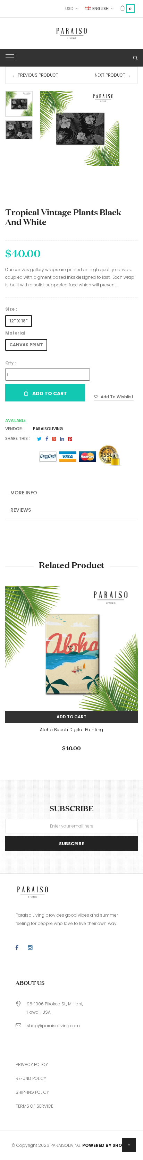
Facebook (47, 439)
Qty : (10, 363)
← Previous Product (35, 75)
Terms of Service (34, 1106)
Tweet (39, 439)
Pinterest (70, 439)
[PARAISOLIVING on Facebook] (16, 948)
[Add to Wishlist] (71, 649)
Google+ (54, 439)
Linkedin (62, 439)
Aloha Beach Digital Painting (71, 730)
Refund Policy (31, 1078)
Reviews (20, 510)
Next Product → (113, 75)
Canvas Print (26, 345)
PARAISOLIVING (48, 429)
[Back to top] (129, 1145)
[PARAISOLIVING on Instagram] (30, 948)
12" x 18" (18, 321)
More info (23, 492)
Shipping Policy (32, 1092)
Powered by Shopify (107, 1145)
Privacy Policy (32, 1064)
